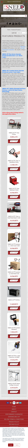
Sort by (14, 33)
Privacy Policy (14, 422)
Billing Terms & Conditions (14, 419)
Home (8, 29)
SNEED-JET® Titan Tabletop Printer (14, 189)
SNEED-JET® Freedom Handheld (14, 328)
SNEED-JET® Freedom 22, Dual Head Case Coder (14, 272)
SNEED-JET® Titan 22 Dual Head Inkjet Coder (14, 217)
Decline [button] (17, 445)
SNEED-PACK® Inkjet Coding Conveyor (14, 384)
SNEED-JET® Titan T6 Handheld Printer (14, 161)
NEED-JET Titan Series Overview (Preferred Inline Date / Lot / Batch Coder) (12, 56)
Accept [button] (10, 445)
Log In (8, 1)
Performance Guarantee (14, 414)
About (14, 409)
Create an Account (16, 1)
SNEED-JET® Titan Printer (14, 133)
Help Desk (22, 46)
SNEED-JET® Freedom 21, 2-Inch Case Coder (14, 245)
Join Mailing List (14, 417)
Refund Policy (14, 424)
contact (14, 412)
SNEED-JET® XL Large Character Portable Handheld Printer (14, 356)
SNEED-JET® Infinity (14, 300)
